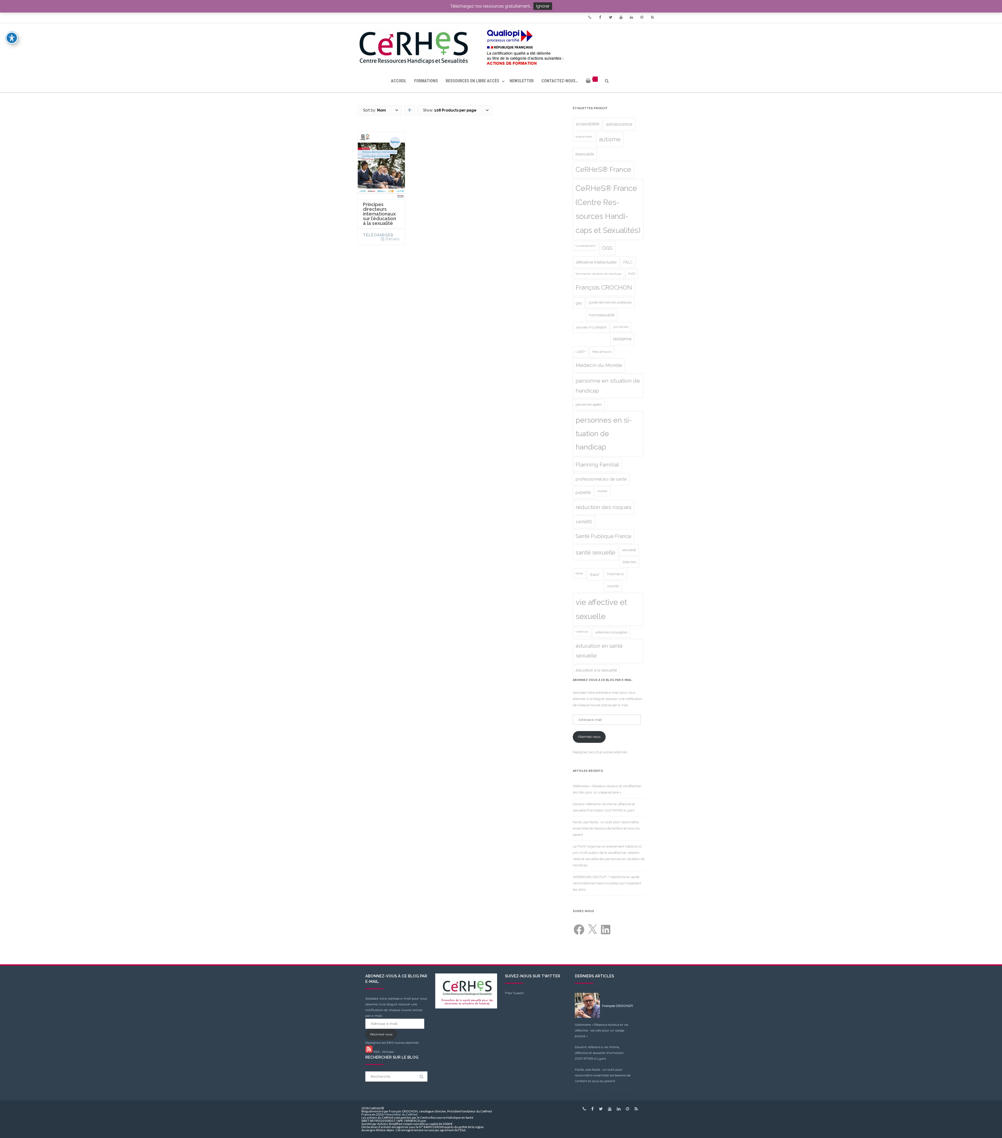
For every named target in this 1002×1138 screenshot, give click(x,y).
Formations (426, 80)
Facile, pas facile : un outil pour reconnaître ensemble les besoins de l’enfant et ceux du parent (606, 828)
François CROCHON (604, 287)
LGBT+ (581, 352)
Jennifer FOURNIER (591, 327)
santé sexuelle (595, 552)
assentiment (584, 136)
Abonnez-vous (589, 737)
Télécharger (378, 235)
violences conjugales (611, 632)
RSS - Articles (383, 1052)
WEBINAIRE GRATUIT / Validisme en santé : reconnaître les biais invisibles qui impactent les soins (607, 883)
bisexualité (585, 154)
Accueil (398, 80)
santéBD (584, 521)
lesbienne (622, 338)
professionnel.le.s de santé (601, 479)
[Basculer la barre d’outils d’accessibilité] (11, 38)
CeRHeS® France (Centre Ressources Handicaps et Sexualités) (608, 209)
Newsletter (522, 80)
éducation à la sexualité (596, 670)
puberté (583, 492)
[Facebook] (600, 17)
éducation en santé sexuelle (599, 651)
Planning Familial (597, 465)
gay (579, 303)
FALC (628, 262)
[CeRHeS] (501, 46)
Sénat (579, 573)
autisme (610, 139)
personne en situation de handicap (608, 386)
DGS (607, 248)
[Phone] (589, 17)
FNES (631, 273)
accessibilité (587, 123)
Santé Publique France (603, 536)
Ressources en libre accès (472, 80)
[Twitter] (610, 17)
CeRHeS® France (603, 169)
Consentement (585, 245)
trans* (595, 574)
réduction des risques (603, 507)
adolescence (619, 124)
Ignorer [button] (543, 6)
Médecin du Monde (599, 365)
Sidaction (629, 562)
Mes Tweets (514, 993)
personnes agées (589, 404)
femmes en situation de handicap (598, 273)
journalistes (621, 326)
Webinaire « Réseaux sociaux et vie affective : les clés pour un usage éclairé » (601, 1030)
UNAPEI (613, 586)
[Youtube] (621, 17)
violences (582, 631)
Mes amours (601, 352)
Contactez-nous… (559, 80)
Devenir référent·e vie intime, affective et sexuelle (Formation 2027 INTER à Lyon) (599, 1052)
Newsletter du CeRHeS (401, 1114)
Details (393, 239)
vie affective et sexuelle (601, 609)
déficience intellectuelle (596, 262)
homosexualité (602, 315)
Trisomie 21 (615, 574)
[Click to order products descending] (409, 110)
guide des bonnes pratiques (610, 302)
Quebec (603, 491)
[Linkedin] (631, 17)
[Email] (642, 17)
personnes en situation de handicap (604, 433)
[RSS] (652, 17)
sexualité (629, 550)
